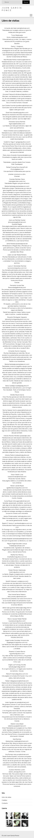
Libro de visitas (6, 797)
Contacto (5, 803)
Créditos (4, 800)
